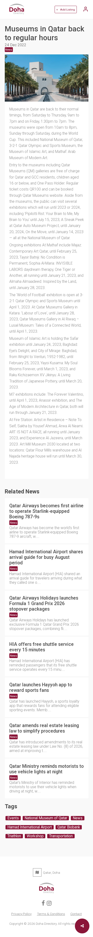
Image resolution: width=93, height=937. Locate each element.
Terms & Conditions (51, 914)
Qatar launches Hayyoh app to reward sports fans (40, 687)
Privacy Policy (21, 914)
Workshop (35, 836)
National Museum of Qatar (46, 818)
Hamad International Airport (29, 827)
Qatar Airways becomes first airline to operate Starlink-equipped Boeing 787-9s (46, 511)
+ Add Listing (65, 9)
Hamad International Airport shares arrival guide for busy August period (46, 557)
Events (13, 818)
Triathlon (14, 836)
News (13, 522)
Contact (76, 914)
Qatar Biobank (68, 827)
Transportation (61, 836)
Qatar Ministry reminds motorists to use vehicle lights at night (46, 769)
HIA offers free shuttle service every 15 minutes (41, 647)
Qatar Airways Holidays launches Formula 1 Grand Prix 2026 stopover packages (43, 603)
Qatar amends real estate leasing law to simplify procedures (44, 728)
